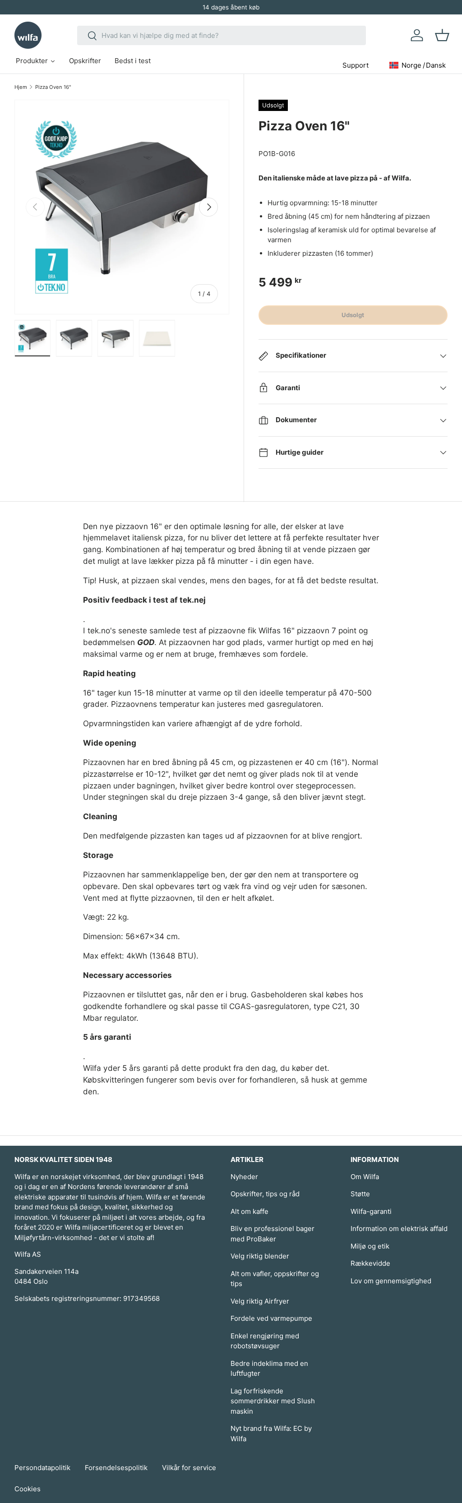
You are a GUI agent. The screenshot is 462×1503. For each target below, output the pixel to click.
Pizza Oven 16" (53, 87)
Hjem (20, 87)
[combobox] (221, 35)
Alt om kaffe (249, 1211)
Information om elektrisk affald (399, 1228)
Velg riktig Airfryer (260, 1301)
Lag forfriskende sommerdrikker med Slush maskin (273, 1401)
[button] (442, 35)
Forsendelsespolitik (116, 1467)
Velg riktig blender (260, 1256)
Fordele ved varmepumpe (271, 1318)
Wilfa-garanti (371, 1211)
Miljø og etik (370, 1246)
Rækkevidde (370, 1263)
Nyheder (244, 1176)
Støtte (360, 1193)
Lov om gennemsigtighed (391, 1281)
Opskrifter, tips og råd (265, 1193)
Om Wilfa (365, 1176)
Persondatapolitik (42, 1467)
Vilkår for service (189, 1467)
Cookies (27, 1489)
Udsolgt (353, 314)
